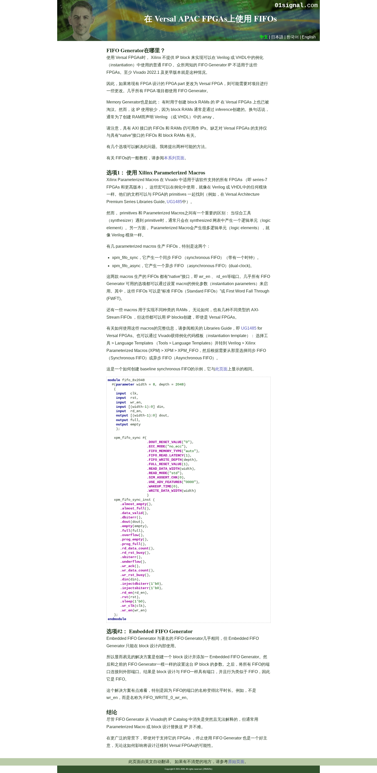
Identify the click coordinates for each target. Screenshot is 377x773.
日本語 (277, 37)
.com (296, 5)
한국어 (292, 37)
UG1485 (174, 202)
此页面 (221, 369)
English (309, 37)
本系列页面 (174, 158)
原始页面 (236, 761)
